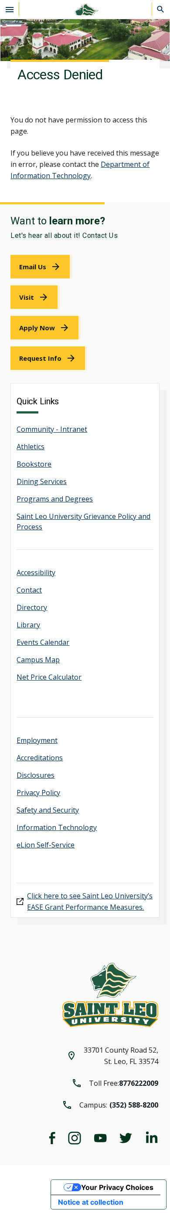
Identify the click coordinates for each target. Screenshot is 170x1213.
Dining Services (42, 481)
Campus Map (38, 659)
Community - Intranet (52, 429)
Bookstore (34, 464)
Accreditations (40, 757)
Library (28, 625)
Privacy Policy (38, 792)
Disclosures (35, 775)
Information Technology (57, 827)
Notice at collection (90, 1202)
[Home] (85, 9)
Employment (37, 740)
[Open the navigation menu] (9, 9)
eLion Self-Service (46, 845)
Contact (29, 590)
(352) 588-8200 (133, 1105)
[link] (41, 266)
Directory (32, 607)
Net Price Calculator (49, 677)
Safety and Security (48, 810)
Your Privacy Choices (117, 1187)
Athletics (30, 446)
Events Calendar (43, 642)
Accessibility (36, 572)
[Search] (161, 9)
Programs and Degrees (55, 499)
